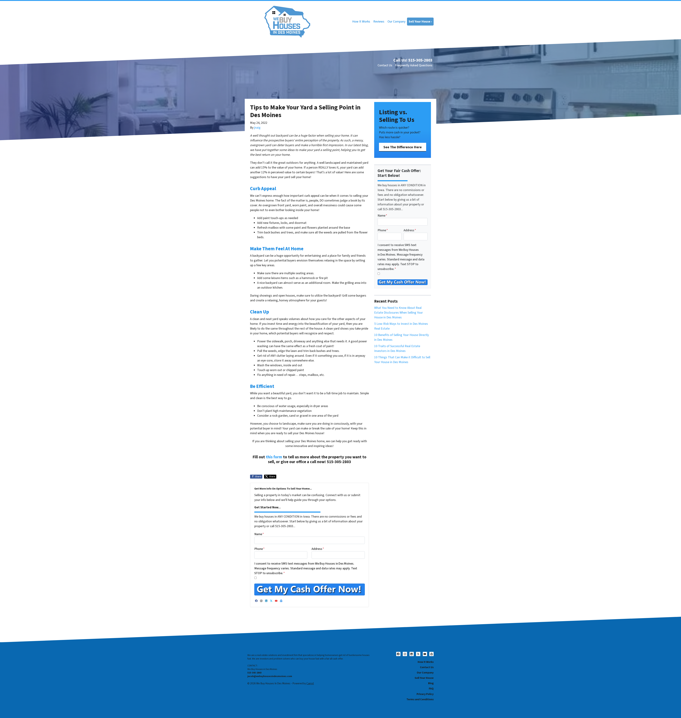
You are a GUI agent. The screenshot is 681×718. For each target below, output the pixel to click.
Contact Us (385, 65)
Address (318, 549)
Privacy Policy (425, 694)
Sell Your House (424, 678)
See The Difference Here (402, 147)
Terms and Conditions (420, 699)
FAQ (431, 689)
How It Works (361, 21)
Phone (259, 549)
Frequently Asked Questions (413, 65)
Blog (431, 683)
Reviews (378, 21)
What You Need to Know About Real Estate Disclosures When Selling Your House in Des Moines (398, 313)
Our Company (396, 21)
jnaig (257, 127)
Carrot (310, 683)
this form (274, 457)
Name (259, 534)
